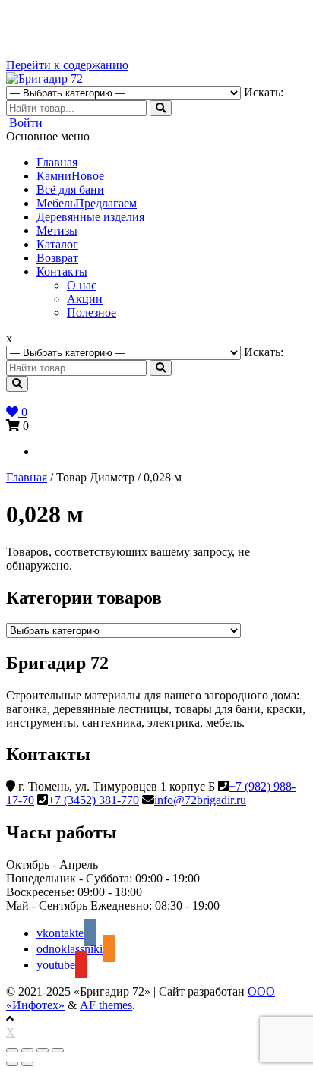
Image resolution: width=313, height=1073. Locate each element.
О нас (81, 285)
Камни (70, 175)
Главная (56, 162)
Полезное (91, 312)
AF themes (106, 1005)
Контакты (61, 271)
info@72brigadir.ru (200, 800)
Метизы (56, 230)
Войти (24, 122)
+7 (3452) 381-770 (93, 800)
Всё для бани (70, 189)
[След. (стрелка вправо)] (27, 1064)
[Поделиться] (27, 1050)
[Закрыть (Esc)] (12, 1050)
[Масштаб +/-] (58, 1050)
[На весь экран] (42, 1050)
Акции (85, 298)
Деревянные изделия (90, 216)
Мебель (86, 203)
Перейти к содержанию (67, 64)
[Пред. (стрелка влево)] (12, 1064)
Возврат (57, 257)
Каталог (57, 244)
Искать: (263, 92)
